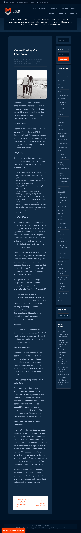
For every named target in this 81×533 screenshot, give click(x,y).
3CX (59, 74)
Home (34, 8)
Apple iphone (64, 168)
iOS (61, 216)
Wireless (60, 301)
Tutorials (72, 14)
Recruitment (62, 227)
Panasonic (63, 139)
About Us (42, 8)
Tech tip (62, 283)
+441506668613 (43, 2)
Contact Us (61, 14)
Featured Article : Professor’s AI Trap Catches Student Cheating (63, 344)
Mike (17, 59)
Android (24, 59)
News (51, 14)
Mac (61, 219)
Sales (59, 231)
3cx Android (64, 77)
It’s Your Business (68, 8)
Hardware (61, 122)
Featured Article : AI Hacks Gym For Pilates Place (63, 334)
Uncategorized (63, 293)
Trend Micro (64, 143)
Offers (62, 234)
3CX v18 (62, 80)
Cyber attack (64, 241)
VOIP (59, 297)
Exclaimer (63, 136)
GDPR (59, 118)
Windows (63, 223)
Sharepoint (61, 257)
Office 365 (61, 192)
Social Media (29, 61)
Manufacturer (62, 133)
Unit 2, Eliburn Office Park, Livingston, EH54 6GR (20, 2)
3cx (61, 150)
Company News (63, 95)
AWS (61, 87)
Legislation (61, 129)
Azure (62, 91)
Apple (29, 59)
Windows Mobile (19, 63)
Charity (62, 98)
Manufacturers (63, 147)
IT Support (61, 126)
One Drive (63, 206)
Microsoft (39, 59)
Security (21, 61)
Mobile (16, 61)
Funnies (60, 114)
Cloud (33, 59)
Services (54, 8)
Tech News (37, 61)
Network (60, 173)
